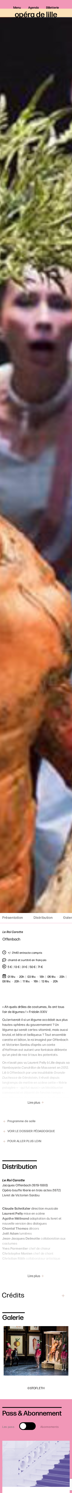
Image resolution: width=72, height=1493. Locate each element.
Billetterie (52, 7)
